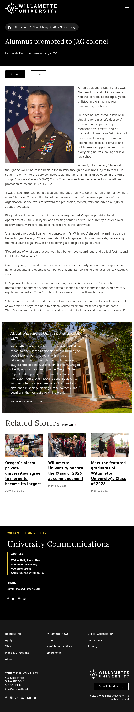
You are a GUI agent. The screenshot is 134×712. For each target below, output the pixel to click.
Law (38, 74)
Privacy (92, 646)
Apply (8, 640)
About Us (11, 659)
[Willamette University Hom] (9, 27)
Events (50, 640)
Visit (8, 646)
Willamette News (57, 633)
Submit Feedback (110, 686)
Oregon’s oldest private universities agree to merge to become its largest (23, 473)
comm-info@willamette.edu (23, 589)
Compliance (95, 640)
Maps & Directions (17, 652)
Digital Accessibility (101, 633)
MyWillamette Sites (59, 646)
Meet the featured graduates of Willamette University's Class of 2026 (108, 473)
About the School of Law (26, 401)
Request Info (13, 633)
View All (67, 424)
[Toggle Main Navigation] (127, 9)
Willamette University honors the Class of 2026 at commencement (65, 470)
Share (16, 74)
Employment (54, 652)
